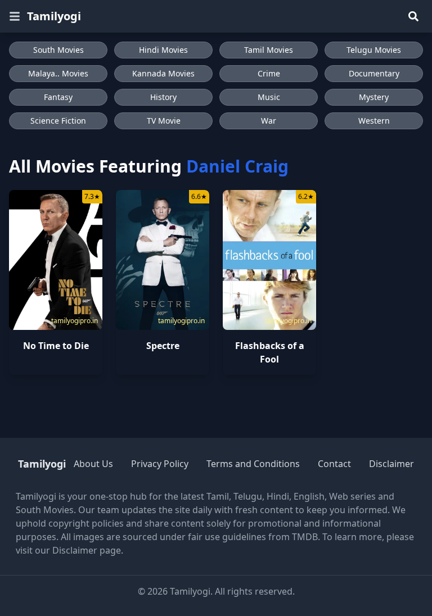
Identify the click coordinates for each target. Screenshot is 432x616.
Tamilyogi (54, 16)
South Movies (58, 49)
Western (374, 120)
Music (269, 97)
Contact (334, 464)
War (268, 120)
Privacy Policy (159, 464)
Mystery (374, 97)
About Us (93, 464)
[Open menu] (14, 16)
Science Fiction (58, 120)
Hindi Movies (163, 49)
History (163, 97)
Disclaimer (391, 464)
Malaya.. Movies (58, 73)
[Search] (413, 16)
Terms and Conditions (253, 464)
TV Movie (164, 120)
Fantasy (58, 97)
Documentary (374, 73)
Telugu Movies (373, 49)
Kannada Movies (163, 73)
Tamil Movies (268, 49)
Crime (269, 73)
